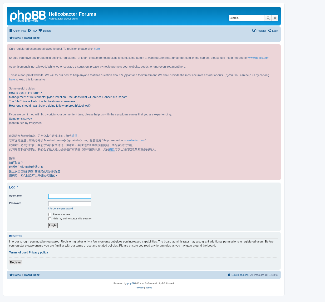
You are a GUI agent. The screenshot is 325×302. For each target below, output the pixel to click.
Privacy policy (38, 252)
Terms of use (18, 252)
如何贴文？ (16, 162)
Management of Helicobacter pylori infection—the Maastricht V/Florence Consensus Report (68, 97)
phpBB (131, 283)
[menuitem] (32, 31)
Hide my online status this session (72, 218)
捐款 (112, 149)
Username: (16, 195)
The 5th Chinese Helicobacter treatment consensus (42, 101)
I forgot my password (60, 208)
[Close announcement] (277, 48)
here (97, 48)
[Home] (28, 15)
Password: (15, 203)
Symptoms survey (20, 118)
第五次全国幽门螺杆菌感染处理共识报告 (34, 171)
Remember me (61, 214)
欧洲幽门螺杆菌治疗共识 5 (26, 166)
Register (15, 262)
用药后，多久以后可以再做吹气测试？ (33, 175)
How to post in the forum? (25, 92)
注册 (75, 136)
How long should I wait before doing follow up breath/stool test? (50, 105)
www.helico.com (258, 57)
